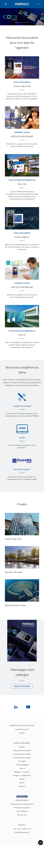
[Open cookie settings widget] (40, 842)
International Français (22, 740)
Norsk (22, 765)
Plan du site (22, 798)
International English (22, 737)
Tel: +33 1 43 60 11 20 (22, 812)
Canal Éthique (22, 794)
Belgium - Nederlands (22, 758)
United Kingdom (22, 748)
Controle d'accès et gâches (22, 708)
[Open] (6, 4)
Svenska (22, 769)
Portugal (21, 744)
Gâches (22, 716)
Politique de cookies (22, 790)
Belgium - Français (21, 755)
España (22, 730)
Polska (22, 762)
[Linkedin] (16, 689)
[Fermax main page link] (22, 4)
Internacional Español (22, 733)
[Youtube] (28, 689)
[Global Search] (38, 4)
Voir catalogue (22, 669)
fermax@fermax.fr (22, 815)
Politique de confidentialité (22, 787)
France (22, 751)
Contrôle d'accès (22, 712)
